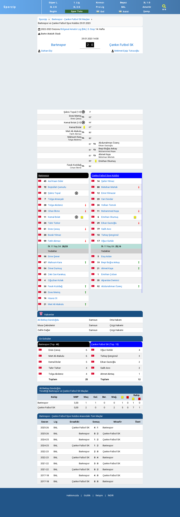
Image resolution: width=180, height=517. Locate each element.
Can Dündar (107, 199)
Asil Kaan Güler (55, 181)
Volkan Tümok (108, 205)
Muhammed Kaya (107, 151)
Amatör (147, 7)
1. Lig (77, 2)
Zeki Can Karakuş (57, 274)
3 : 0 (96, 463)
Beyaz (123, 2)
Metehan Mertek (106, 157)
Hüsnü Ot (52, 298)
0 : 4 (96, 457)
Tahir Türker (54, 223)
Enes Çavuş (76, 119)
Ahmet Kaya (105, 154)
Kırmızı (100, 2)
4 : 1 (96, 427)
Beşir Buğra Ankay (108, 148)
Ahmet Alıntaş (107, 374)
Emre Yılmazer (108, 193)
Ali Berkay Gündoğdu (48, 320)
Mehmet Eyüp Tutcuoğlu (126, 50)
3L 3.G (76, 7)
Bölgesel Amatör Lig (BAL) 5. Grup (77, 29)
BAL (123, 7)
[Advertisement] (90, 81)
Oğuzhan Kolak (55, 280)
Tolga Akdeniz (74, 140)
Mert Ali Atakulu (73, 131)
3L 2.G (53, 7)
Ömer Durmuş (55, 268)
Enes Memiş (75, 116)
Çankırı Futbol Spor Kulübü (105, 175)
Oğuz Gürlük (107, 241)
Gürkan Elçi (46, 50)
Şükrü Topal (70, 112)
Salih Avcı (106, 229)
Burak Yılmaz (54, 235)
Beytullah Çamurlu (57, 187)
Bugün (53, 11)
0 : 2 (96, 433)
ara (164, 9)
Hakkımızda (73, 495)
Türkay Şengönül (109, 235)
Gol (102, 11)
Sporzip (10, 7)
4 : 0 (96, 475)
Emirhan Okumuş (107, 161)
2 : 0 (96, 451)
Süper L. (53, 2)
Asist (125, 11)
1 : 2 (96, 439)
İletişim (99, 495)
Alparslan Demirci (110, 280)
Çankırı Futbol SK (121, 45)
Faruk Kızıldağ (74, 165)
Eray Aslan (106, 256)
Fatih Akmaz (75, 134)
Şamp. (146, 11)
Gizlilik (87, 495)
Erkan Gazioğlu (106, 145)
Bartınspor (58, 45)
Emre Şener (54, 256)
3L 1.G (146, 2)
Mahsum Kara (74, 137)
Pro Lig (100, 7)
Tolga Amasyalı (56, 199)
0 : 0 (96, 481)
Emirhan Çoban (109, 274)
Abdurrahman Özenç (109, 142)
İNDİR (111, 495)
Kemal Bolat (70, 122)
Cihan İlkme (75, 168)
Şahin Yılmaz (107, 181)
